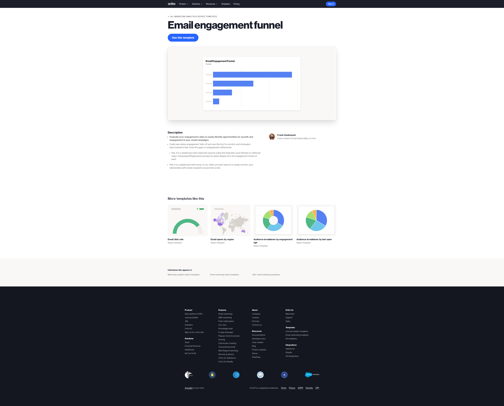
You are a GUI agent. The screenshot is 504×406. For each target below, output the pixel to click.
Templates (225, 4)
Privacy (292, 388)
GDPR (300, 388)
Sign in (331, 4)
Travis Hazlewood (286, 135)
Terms (283, 388)
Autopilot (189, 388)
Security (309, 388)
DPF (317, 388)
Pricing (236, 4)
